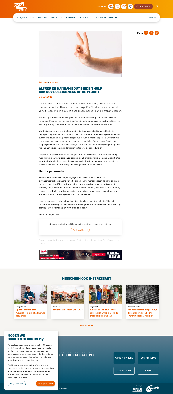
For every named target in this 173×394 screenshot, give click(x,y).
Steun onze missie (105, 17)
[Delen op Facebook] (146, 33)
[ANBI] (137, 388)
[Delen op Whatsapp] (157, 33)
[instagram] (76, 355)
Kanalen (84, 17)
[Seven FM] (130, 6)
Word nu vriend (124, 357)
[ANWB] (152, 388)
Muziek (55, 17)
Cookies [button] (63, 388)
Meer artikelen (86, 325)
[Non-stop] (117, 6)
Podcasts (42, 17)
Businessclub (148, 357)
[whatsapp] (83, 355)
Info (151, 17)
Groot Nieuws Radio (23, 6)
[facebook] (62, 355)
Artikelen (71, 17)
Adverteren (124, 370)
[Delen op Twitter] (151, 33)
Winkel (148, 370)
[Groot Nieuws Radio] (111, 6)
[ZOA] (80, 255)
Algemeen (54, 82)
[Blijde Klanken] (124, 6)
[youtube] (69, 355)
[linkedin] (91, 355)
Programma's (24, 17)
